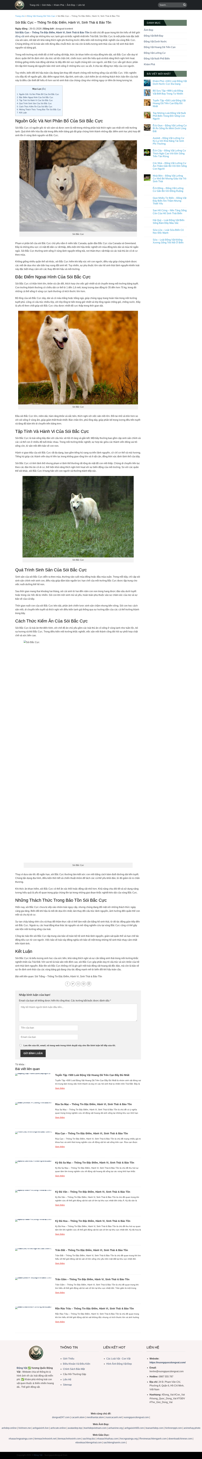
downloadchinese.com (180, 1438)
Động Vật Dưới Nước (155, 41)
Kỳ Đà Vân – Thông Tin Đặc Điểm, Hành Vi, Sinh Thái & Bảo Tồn (92, 1191)
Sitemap (67, 1384)
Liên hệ (81, 5)
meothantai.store (96, 1417)
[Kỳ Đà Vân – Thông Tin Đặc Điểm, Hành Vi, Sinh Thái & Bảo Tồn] (33, 1201)
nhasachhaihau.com (107, 1438)
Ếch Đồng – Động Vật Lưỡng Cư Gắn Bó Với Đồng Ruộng (168, 189)
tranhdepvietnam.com (95, 1428)
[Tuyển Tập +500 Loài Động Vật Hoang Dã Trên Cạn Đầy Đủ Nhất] (33, 1084)
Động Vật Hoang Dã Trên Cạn (41, 16)
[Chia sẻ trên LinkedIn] (89, 983)
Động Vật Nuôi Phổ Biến (157, 58)
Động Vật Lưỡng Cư (155, 53)
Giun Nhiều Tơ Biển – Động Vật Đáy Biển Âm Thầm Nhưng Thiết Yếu (169, 201)
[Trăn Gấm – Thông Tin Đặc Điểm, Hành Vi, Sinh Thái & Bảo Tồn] (33, 1289)
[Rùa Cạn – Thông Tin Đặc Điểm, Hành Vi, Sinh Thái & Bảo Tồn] (33, 1143)
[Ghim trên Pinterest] (83, 983)
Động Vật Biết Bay (153, 36)
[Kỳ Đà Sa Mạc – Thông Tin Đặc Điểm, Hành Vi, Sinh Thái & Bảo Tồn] (33, 1172)
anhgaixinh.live (41, 1428)
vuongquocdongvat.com (136, 1417)
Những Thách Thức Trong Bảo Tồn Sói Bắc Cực (39, 109)
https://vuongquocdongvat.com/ (168, 1362)
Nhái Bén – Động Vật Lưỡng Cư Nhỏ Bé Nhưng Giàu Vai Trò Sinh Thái (169, 179)
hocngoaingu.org (129, 1438)
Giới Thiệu (68, 1358)
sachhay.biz (89, 1438)
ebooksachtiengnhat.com (88, 1442)
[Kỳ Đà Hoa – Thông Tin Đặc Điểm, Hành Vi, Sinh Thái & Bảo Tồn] (33, 1230)
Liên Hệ (67, 1379)
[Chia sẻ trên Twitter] (72, 983)
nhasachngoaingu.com (21, 1438)
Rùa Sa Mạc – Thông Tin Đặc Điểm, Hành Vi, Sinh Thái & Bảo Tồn (93, 1104)
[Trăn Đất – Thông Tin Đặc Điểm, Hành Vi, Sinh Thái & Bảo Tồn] (33, 1259)
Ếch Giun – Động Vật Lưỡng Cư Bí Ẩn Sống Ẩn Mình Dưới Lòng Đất (170, 128)
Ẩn (43, 89)
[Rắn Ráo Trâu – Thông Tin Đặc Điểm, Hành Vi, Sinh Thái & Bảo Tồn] (33, 1318)
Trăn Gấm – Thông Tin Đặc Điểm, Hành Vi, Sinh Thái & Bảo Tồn (92, 1279)
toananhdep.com (154, 1428)
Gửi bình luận (33, 1053)
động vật (19, 36)
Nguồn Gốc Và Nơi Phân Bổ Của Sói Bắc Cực (38, 94)
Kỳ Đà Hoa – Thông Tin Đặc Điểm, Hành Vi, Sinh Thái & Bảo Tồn (92, 1221)
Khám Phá (59, 5)
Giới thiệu (46, 5)
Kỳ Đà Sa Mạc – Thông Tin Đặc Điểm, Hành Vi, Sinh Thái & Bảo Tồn (94, 1162)
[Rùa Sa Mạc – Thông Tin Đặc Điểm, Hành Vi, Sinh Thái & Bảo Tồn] (33, 1114)
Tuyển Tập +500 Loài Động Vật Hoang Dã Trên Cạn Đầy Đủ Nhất (92, 1075)
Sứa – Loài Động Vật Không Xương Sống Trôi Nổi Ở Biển (168, 241)
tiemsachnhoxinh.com (69, 1438)
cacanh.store (78, 1417)
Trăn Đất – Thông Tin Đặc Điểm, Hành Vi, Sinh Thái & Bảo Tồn (91, 1250)
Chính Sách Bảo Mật (74, 1369)
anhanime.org (115, 1428)
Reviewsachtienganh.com (153, 1438)
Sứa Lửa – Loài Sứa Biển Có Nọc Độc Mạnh (168, 231)
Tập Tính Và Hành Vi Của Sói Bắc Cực (35, 100)
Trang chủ (34, 5)
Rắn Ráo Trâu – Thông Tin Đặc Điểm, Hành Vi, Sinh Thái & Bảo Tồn (94, 1308)
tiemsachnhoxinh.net (45, 1438)
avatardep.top (75, 1428)
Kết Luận (22, 113)
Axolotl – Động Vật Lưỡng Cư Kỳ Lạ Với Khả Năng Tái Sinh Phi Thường (168, 141)
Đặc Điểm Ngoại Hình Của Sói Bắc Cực (35, 97)
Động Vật (22, 1368)
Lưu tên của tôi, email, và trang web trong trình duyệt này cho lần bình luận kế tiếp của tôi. (70, 1045)
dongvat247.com (61, 1417)
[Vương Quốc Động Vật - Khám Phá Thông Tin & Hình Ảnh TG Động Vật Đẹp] (19, 5)
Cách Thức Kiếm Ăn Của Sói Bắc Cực (34, 106)
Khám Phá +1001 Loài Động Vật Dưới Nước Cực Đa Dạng (170, 82)
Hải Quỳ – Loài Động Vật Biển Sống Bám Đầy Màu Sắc (168, 221)
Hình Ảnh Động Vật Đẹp (119, 1364)
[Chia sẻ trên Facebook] (67, 983)
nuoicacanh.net (114, 1417)
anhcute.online (58, 1428)
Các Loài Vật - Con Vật (118, 1358)
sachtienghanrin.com (114, 1442)
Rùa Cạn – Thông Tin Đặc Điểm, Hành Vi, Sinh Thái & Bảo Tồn (91, 1133)
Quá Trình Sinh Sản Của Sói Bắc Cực (34, 103)
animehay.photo (192, 1428)
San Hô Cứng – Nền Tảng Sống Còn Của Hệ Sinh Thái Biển (170, 212)
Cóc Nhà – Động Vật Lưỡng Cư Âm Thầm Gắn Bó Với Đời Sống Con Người (170, 166)
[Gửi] (184, 5)
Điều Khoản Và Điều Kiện (76, 1364)
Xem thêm (60, 1088)
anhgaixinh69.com (134, 1428)
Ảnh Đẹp (71, 5)
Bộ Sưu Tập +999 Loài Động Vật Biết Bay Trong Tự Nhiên (168, 92)
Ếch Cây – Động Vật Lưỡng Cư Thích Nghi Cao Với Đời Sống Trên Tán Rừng (169, 153)
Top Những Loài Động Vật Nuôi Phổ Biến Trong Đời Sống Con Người (169, 116)
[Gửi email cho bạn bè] (78, 983)
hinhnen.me (24, 1428)
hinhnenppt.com (173, 1428)
